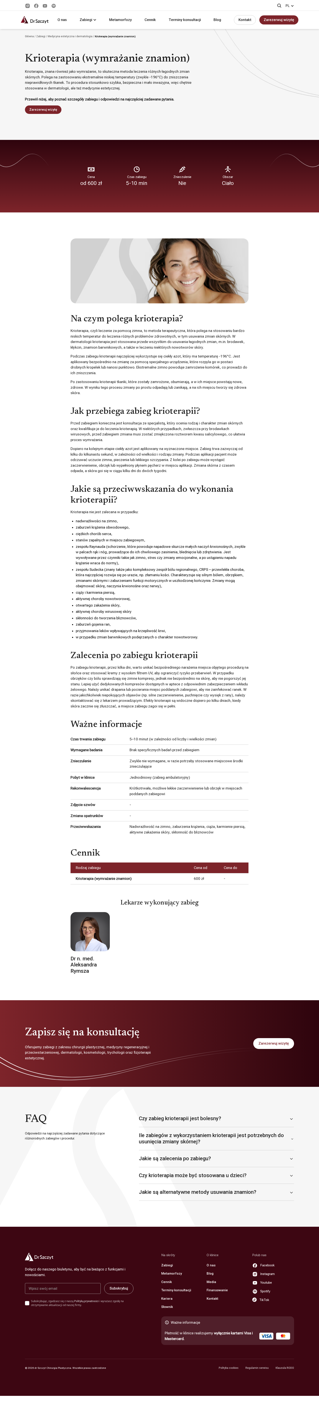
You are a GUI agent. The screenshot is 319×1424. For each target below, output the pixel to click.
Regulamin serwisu (257, 1367)
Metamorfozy (120, 20)
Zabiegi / (42, 36)
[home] (35, 20)
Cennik (150, 20)
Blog (217, 20)
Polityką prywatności (86, 1301)
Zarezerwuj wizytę (279, 20)
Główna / (30, 36)
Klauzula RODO (285, 1367)
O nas (62, 20)
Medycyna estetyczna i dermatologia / (71, 36)
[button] (290, 6)
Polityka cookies (228, 1367)
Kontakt (244, 20)
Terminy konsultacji (185, 20)
